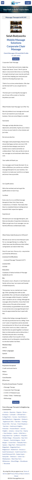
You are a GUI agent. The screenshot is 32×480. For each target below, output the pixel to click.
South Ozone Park (20, 452)
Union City (21, 456)
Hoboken (5, 428)
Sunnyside (5, 456)
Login (28, 3)
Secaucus (22, 449)
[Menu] (2, 2)
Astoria (6, 412)
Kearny (26, 431)
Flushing (24, 421)
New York (24, 438)
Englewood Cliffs (8, 421)
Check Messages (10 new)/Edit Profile (16, 53)
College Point (6, 417)
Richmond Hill (20, 445)
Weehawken (6, 459)
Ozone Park (12, 442)
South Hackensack (8, 452)
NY (13, 55)
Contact (26, 473)
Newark (6, 440)
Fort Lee (13, 424)
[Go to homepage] (16, 4)
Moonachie (16, 438)
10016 (18, 55)
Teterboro (13, 456)
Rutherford (14, 449)
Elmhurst (24, 419)
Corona (14, 417)
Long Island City (7, 435)
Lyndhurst (17, 435)
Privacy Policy (14, 473)
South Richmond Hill (8, 454)
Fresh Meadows (22, 424)
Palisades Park (21, 442)
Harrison (5, 426)
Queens (4, 445)
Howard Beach (14, 428)
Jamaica (11, 431)
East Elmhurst (22, 417)
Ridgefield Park (15, 447)
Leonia (15, 433)
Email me (16, 59)
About (16, 476)
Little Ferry (22, 433)
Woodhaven (24, 461)
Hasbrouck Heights (16, 426)
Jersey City (18, 431)
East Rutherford (7, 419)
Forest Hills (5, 424)
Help (21, 473)
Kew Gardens (8, 433)
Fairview (17, 421)
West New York (16, 459)
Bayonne (12, 412)
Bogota (19, 412)
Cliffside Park (21, 414)
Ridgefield (5, 447)
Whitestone (6, 461)
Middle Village (6, 438)
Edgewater (17, 419)
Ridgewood (5, 449)
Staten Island (20, 454)
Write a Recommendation (11, 361)
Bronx (24, 412)
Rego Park (12, 445)
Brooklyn (5, 414)
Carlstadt (12, 414)
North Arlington (15, 440)
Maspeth (24, 435)
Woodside (7, 463)
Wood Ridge (15, 461)
